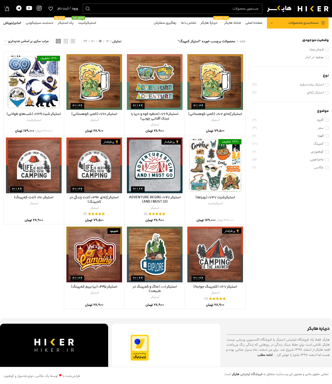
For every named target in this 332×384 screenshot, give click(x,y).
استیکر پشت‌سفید (312, 84)
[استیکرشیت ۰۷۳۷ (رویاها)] (215, 165)
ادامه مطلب (264, 355)
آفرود (320, 120)
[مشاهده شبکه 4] (58, 41)
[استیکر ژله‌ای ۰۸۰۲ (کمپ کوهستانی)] (215, 82)
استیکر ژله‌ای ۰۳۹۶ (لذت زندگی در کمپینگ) (94, 199)
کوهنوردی (317, 152)
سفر (321, 128)
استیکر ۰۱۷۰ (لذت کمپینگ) (33, 197)
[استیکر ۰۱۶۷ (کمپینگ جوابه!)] (215, 254)
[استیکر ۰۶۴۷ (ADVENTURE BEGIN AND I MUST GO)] (155, 165)
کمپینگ (319, 144)
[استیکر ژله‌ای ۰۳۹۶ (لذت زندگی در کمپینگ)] (94, 165)
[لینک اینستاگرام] (39, 8)
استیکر (215, 119)
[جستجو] (88, 8)
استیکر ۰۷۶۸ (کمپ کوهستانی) (94, 114)
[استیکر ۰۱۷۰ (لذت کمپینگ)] (34, 165)
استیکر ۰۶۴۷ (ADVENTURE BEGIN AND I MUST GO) (155, 199)
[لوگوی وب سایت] (298, 8)
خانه (243, 41)
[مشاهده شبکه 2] (73, 41)
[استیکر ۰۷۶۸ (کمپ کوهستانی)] (94, 82)
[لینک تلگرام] (19, 8)
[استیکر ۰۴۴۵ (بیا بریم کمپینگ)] (94, 254)
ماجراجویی (317, 159)
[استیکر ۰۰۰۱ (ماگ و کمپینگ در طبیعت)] (155, 254)
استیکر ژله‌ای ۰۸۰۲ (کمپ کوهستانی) (215, 114)
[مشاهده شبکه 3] (66, 41)
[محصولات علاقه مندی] (50, 8)
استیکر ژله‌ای (315, 92)
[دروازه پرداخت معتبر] (140, 347)
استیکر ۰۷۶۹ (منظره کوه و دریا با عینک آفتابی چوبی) (154, 116)
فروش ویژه (316, 49)
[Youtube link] (29, 8)
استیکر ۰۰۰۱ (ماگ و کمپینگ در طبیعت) (155, 289)
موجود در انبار (314, 57)
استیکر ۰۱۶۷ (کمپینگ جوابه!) (215, 287)
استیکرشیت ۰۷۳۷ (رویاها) (215, 197)
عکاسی (319, 167)
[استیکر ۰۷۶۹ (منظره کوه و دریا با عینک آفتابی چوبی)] (155, 82)
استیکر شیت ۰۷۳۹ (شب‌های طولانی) (34, 114)
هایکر (235, 374)
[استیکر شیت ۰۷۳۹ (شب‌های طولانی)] (34, 82)
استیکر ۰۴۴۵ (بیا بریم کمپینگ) (94, 287)
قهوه (321, 136)
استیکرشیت (33, 119)
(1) (145, 213)
